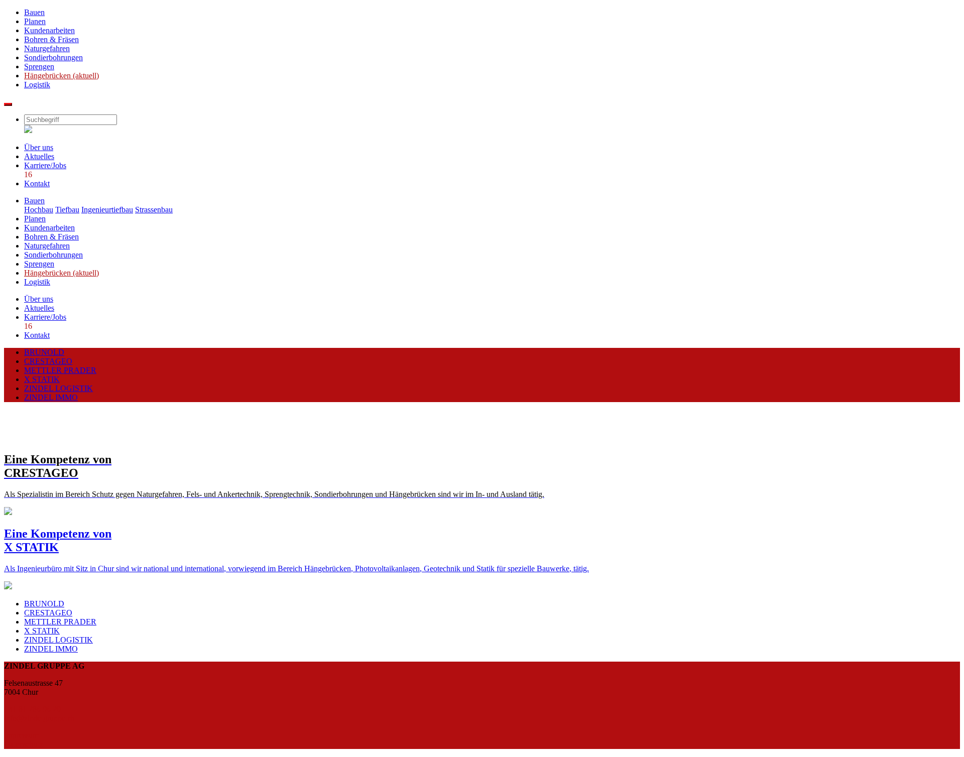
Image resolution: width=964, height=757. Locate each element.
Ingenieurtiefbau (107, 209)
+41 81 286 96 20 (32, 709)
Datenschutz (23, 744)
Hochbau (38, 209)
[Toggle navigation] (8, 104)
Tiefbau (67, 209)
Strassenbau (154, 209)
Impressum (21, 735)
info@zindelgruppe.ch (39, 718)
